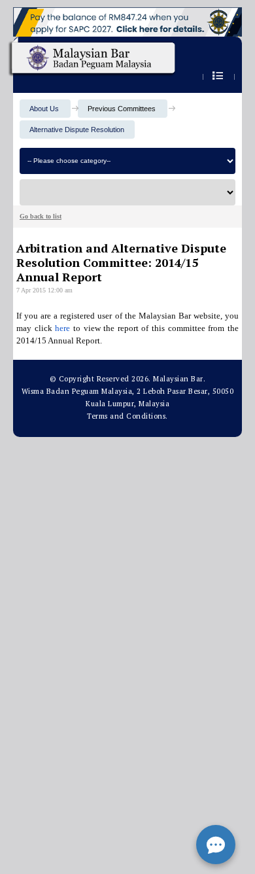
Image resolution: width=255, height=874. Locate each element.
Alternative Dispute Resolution (76, 129)
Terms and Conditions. (127, 416)
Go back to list (40, 216)
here (62, 328)
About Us (44, 109)
